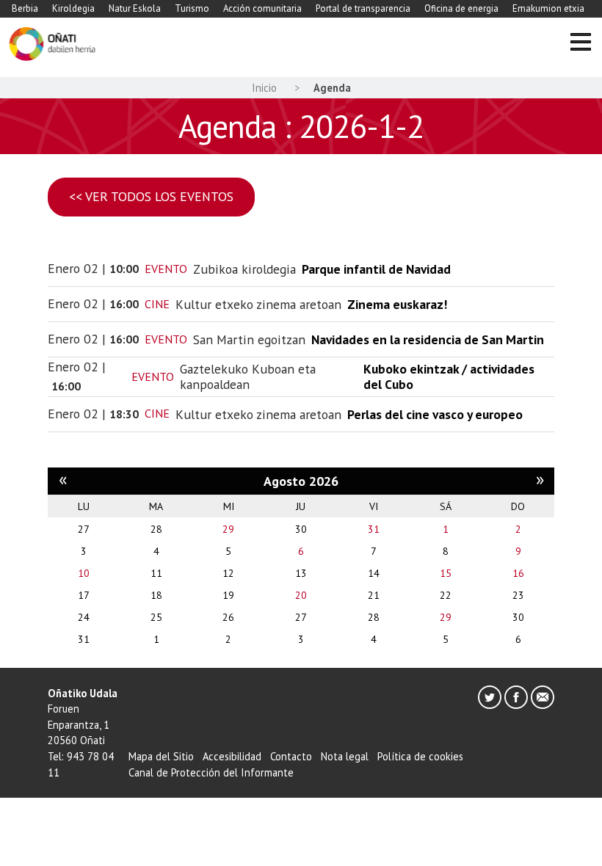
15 (446, 573)
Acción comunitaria (262, 8)
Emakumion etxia (548, 8)
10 (84, 573)
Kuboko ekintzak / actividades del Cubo (448, 376)
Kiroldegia (73, 8)
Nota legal (345, 756)
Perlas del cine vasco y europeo (435, 414)
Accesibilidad (232, 756)
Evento (166, 268)
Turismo (192, 8)
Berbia (25, 8)
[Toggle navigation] (580, 44)
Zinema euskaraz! (397, 304)
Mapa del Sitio (161, 756)
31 (374, 529)
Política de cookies (420, 756)
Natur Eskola (135, 8)
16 (518, 573)
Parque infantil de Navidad (376, 269)
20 (301, 595)
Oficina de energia (461, 8)
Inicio (264, 88)
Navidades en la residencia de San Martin (427, 339)
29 (228, 529)
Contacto (291, 756)
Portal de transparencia (363, 8)
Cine (157, 303)
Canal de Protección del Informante (211, 772)
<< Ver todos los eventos (151, 196)
